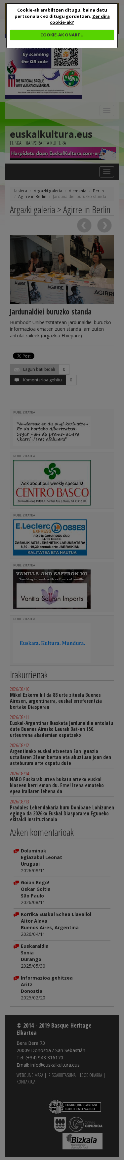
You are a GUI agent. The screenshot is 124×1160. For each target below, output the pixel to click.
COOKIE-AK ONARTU (62, 35)
